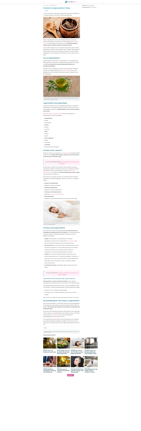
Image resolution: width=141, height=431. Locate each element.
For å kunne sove (71, 241)
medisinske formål (65, 70)
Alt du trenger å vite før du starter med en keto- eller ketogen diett (63, 352)
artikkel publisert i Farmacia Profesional (53, 113)
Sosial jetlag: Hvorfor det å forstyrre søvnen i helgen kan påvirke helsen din (77, 352)
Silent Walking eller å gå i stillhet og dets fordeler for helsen (91, 370)
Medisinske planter (53, 5)
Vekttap (58, 349)
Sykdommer (87, 349)
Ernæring (45, 349)
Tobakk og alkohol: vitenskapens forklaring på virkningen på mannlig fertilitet (49, 370)
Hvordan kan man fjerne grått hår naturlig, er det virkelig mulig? (77, 370)
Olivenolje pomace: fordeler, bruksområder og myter (63, 370)
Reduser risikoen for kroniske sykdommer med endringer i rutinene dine (91, 352)
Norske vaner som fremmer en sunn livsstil (49, 351)
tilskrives (72, 178)
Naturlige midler (46, 5)
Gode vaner (73, 349)
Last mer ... (70, 375)
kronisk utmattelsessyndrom (57, 194)
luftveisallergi (55, 314)
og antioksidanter (65, 153)
